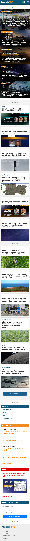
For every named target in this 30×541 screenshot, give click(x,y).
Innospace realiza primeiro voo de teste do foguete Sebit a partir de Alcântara (14, 276)
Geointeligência (7, 419)
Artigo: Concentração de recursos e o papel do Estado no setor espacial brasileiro (14, 225)
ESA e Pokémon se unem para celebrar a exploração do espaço (14, 348)
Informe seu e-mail (8, 506)
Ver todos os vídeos (7, 496)
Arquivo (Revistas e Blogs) (8, 535)
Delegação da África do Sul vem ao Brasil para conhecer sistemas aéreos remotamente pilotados (14, 300)
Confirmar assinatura (15, 516)
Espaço (5, 412)
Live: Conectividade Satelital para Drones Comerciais (15, 202)
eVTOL (4, 415)
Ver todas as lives (6, 463)
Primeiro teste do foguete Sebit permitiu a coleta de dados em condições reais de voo (14, 155)
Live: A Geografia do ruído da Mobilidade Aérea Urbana (13, 110)
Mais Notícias (15, 394)
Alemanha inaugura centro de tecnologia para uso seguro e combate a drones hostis (13, 371)
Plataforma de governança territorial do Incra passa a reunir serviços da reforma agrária (12, 324)
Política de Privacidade (7, 533)
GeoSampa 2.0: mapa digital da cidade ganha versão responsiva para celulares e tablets (14, 179)
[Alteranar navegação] (28, 2)
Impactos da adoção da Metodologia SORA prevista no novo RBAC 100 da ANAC (13, 252)
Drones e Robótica (8, 409)
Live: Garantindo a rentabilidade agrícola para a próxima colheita (14, 132)
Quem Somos (4, 531)
